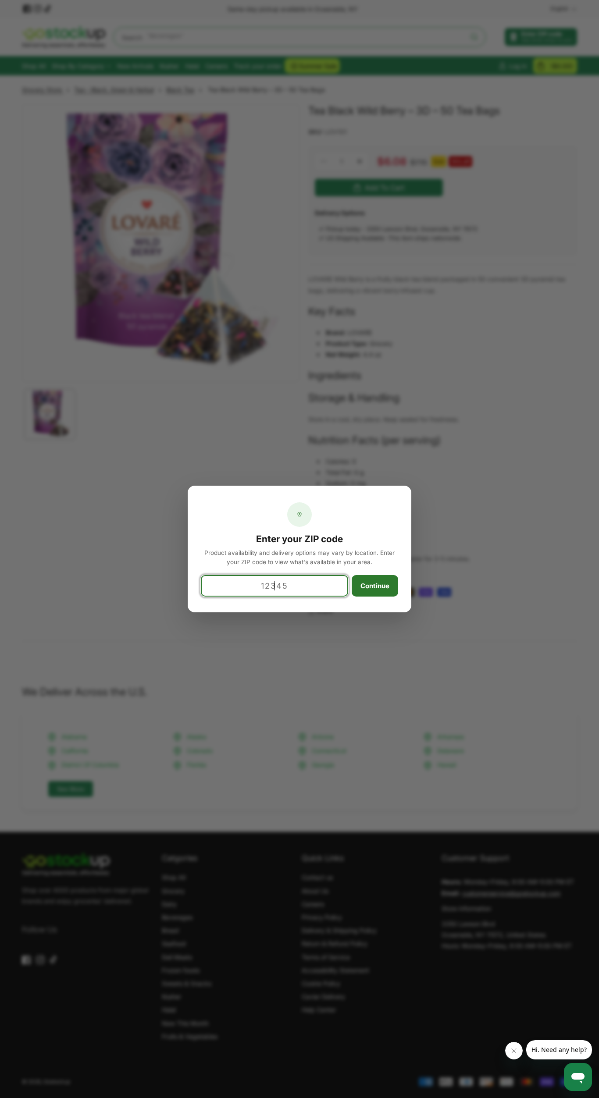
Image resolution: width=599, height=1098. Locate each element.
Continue (374, 586)
